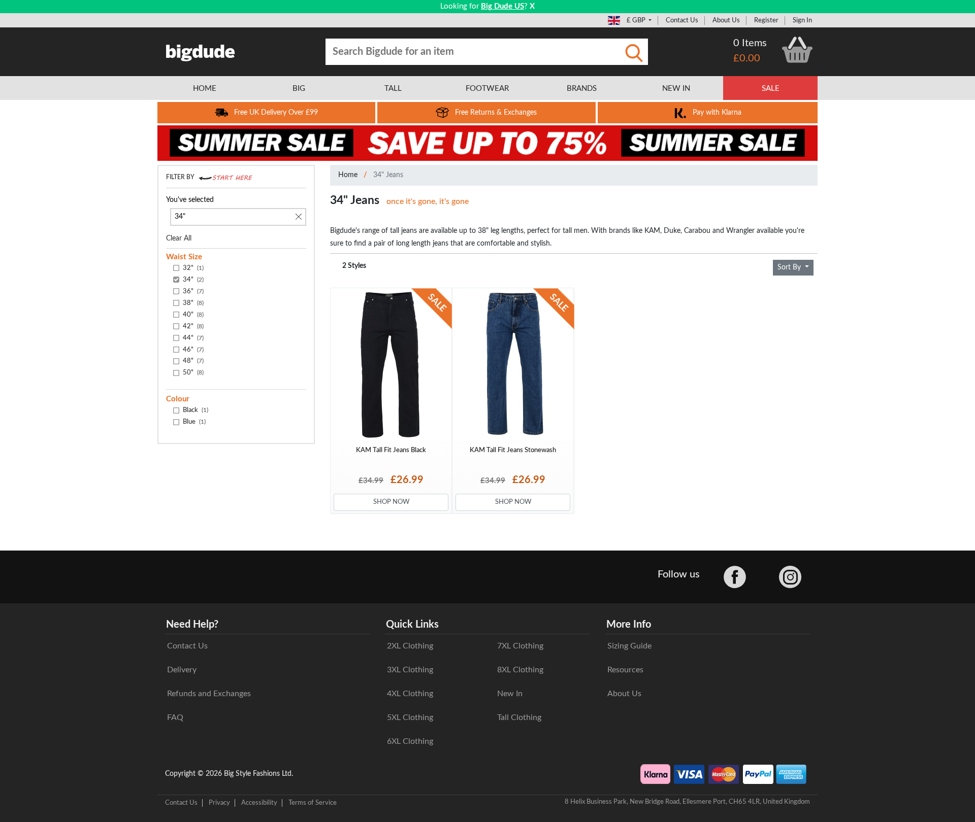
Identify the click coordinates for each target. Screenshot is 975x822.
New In (510, 694)
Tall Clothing (519, 717)
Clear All (178, 238)
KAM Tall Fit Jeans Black (391, 450)
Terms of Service (312, 803)
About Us (726, 20)
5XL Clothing (410, 717)
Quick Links (412, 625)
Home (348, 175)
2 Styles (354, 265)
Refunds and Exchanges (209, 694)
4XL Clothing (410, 694)
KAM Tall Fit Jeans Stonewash (513, 450)
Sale (770, 88)
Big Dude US (502, 6)
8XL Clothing (520, 670)
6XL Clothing (410, 741)
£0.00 (746, 58)
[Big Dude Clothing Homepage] (201, 50)
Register (766, 20)
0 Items (750, 43)
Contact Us (682, 20)
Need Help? (192, 625)
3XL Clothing (410, 670)
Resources (625, 670)
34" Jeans (388, 175)
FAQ (175, 717)
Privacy (219, 803)
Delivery (182, 670)
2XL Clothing (410, 646)
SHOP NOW (391, 502)
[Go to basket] (797, 50)
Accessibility (259, 803)
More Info (628, 625)
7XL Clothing (520, 646)
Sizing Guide (629, 646)
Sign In (802, 20)
